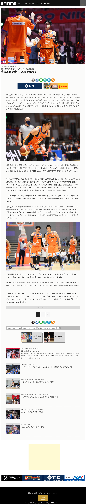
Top (81, 499)
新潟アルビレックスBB (14, 328)
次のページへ (43, 307)
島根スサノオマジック (29, 328)
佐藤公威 (39, 328)
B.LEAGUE (14, 66)
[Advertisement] (44, 457)
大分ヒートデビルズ (49, 328)
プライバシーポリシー (52, 493)
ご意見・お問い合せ (39, 493)
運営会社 (30, 493)
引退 (58, 328)
